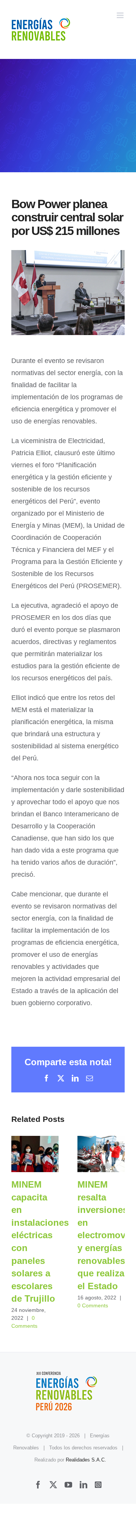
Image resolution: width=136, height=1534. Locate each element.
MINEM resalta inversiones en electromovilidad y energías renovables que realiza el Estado (101, 1154)
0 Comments (92, 1305)
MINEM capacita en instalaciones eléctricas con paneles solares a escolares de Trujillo (35, 1154)
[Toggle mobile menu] (121, 15)
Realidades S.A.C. (86, 1460)
